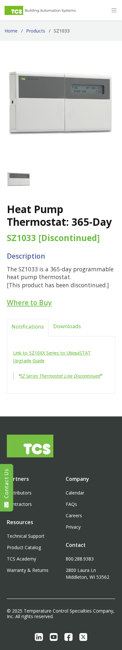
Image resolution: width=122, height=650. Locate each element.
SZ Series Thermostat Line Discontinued (60, 376)
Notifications (28, 326)
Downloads (67, 326)
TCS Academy (21, 559)
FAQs (71, 504)
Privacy (73, 527)
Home (11, 31)
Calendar (75, 493)
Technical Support (26, 536)
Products (35, 31)
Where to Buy (29, 302)
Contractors (19, 504)
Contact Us (6, 483)
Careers (74, 515)
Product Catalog (24, 547)
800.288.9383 (80, 559)
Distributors (19, 493)
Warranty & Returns (27, 570)
